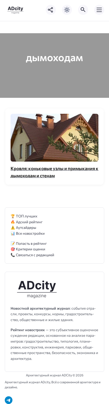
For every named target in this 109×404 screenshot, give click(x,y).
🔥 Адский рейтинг (27, 222)
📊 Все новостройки (28, 233)
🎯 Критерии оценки (28, 249)
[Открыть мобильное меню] (99, 10)
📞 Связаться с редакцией (32, 254)
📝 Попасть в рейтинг (29, 243)
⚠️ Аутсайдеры (23, 227)
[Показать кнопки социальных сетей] (51, 10)
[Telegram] (8, 400)
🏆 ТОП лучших (24, 216)
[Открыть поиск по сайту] (83, 10)
